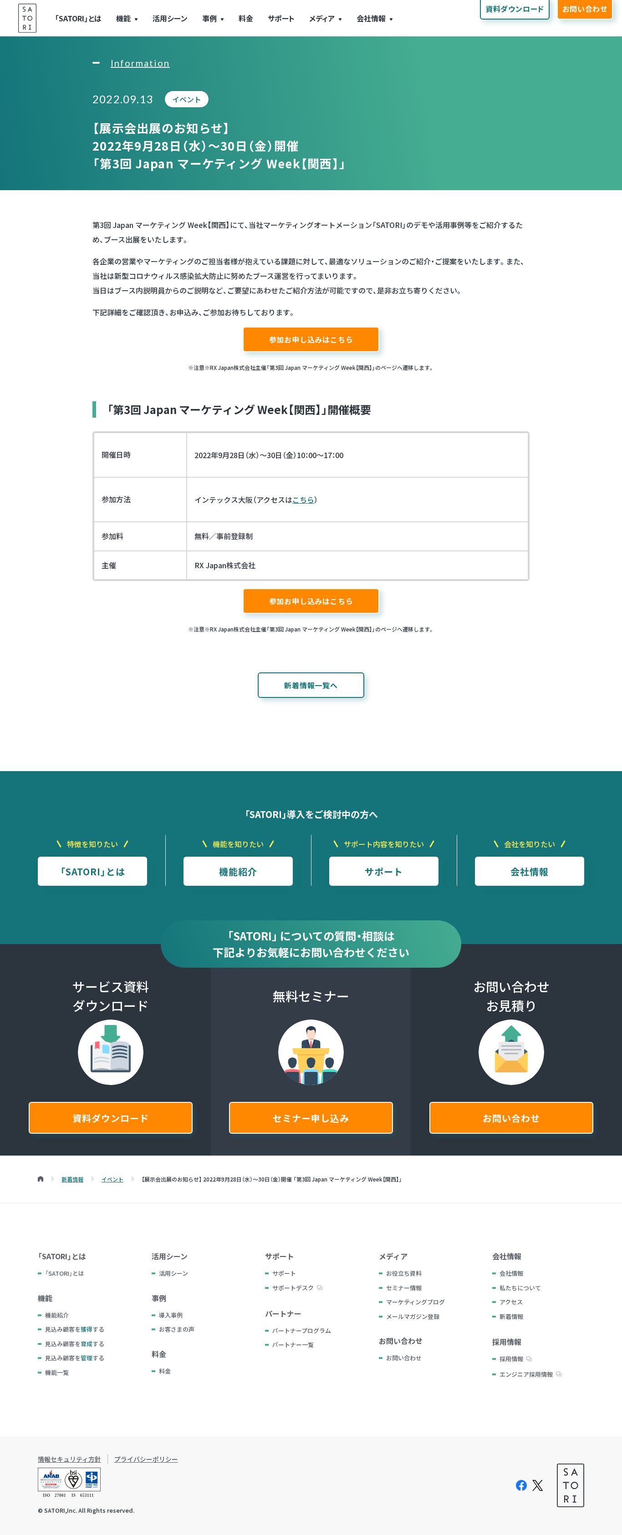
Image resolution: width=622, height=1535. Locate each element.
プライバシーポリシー (146, 1459)
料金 (246, 18)
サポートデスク (293, 1287)
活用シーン (170, 18)
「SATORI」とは (78, 18)
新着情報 (511, 1316)
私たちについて (520, 1287)
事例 (209, 18)
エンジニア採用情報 (526, 1374)
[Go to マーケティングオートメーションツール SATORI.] (40, 1179)
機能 (123, 18)
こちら (303, 499)
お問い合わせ (511, 1118)
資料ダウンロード (110, 1118)
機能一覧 (57, 1372)
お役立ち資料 (404, 1273)
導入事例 (171, 1315)
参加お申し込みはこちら (311, 339)
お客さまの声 (176, 1329)
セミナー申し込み (311, 1118)
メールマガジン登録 (412, 1316)
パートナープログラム (301, 1330)
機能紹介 (238, 871)
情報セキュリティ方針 (69, 1459)
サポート (281, 18)
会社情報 (371, 18)
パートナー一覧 (293, 1344)
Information (140, 62)
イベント (186, 99)
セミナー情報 (404, 1287)
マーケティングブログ (415, 1302)
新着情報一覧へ (311, 685)
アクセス (511, 1302)
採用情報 (511, 1358)
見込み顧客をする (74, 1329)
